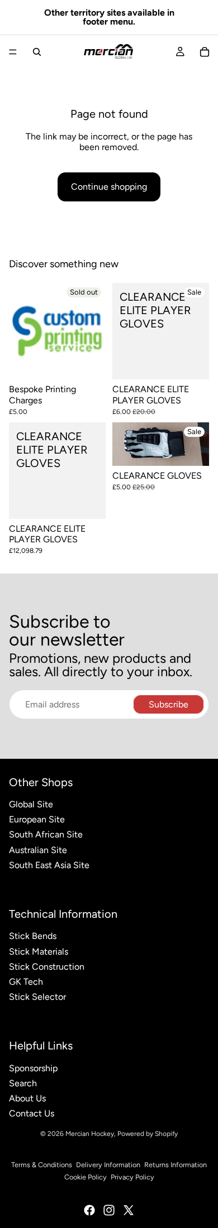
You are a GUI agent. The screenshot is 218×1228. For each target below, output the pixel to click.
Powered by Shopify (147, 1134)
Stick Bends (32, 936)
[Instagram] (109, 1210)
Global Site (31, 804)
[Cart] (204, 52)
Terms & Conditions (41, 1164)
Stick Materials (38, 951)
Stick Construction (46, 966)
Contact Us (31, 1113)
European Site (37, 819)
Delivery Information (108, 1164)
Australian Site (38, 850)
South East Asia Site (49, 865)
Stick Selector (37, 996)
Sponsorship (33, 1068)
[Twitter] (128, 1210)
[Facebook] (89, 1210)
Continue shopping (109, 186)
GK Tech (26, 981)
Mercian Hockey (89, 1134)
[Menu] (13, 52)
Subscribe (168, 704)
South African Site (46, 834)
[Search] (37, 52)
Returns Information (175, 1164)
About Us (27, 1098)
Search (23, 1083)
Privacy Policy (132, 1177)
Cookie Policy (85, 1177)
